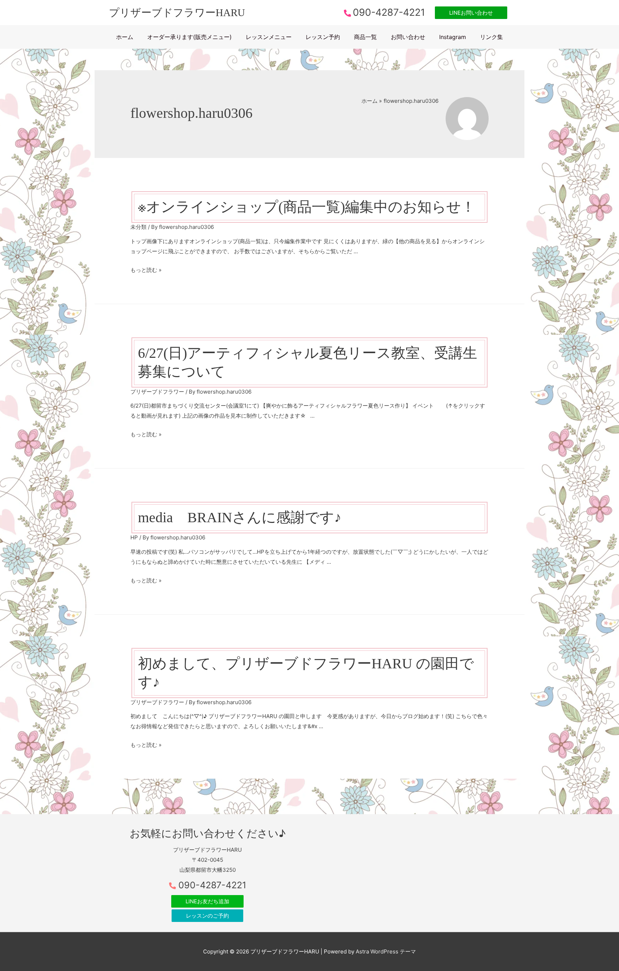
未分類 (138, 226)
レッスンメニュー (269, 36)
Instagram (452, 36)
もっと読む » (146, 269)
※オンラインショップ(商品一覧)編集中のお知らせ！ (306, 207)
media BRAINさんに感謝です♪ (239, 517)
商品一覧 (365, 36)
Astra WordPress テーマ (386, 951)
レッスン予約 (323, 36)
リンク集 (491, 36)
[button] (471, 12)
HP (134, 537)
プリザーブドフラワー (157, 391)
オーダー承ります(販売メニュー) (189, 36)
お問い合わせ (408, 36)
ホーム (124, 36)
